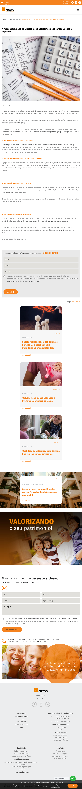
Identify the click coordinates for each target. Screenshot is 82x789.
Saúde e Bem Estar (21, 724)
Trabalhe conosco (60, 759)
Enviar (9, 292)
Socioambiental (21, 722)
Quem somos (21, 713)
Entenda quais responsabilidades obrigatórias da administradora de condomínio (39, 492)
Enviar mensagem (12, 629)
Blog (21, 727)
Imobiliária (21, 748)
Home (4, 19)
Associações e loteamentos (60, 721)
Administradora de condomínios (60, 713)
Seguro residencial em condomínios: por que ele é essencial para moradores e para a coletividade (40, 345)
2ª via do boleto (60, 727)
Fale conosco (60, 751)
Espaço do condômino (60, 724)
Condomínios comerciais (60, 719)
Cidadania (21, 719)
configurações (55, 787)
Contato (60, 748)
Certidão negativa (60, 732)
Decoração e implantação (21, 767)
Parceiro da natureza (60, 740)
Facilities (21, 769)
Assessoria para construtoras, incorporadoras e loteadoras (21, 763)
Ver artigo (28, 355)
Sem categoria (13, 19)
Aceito (72, 786)
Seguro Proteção (60, 737)
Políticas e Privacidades (56, 782)
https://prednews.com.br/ (18, 239)
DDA (60, 730)
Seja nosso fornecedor (60, 756)
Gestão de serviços (21, 759)
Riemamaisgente (21, 716)
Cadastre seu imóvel (21, 751)
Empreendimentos (21, 772)
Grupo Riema (8, 9)
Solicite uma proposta (60, 754)
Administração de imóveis (21, 756)
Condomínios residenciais (60, 716)
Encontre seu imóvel (21, 754)
